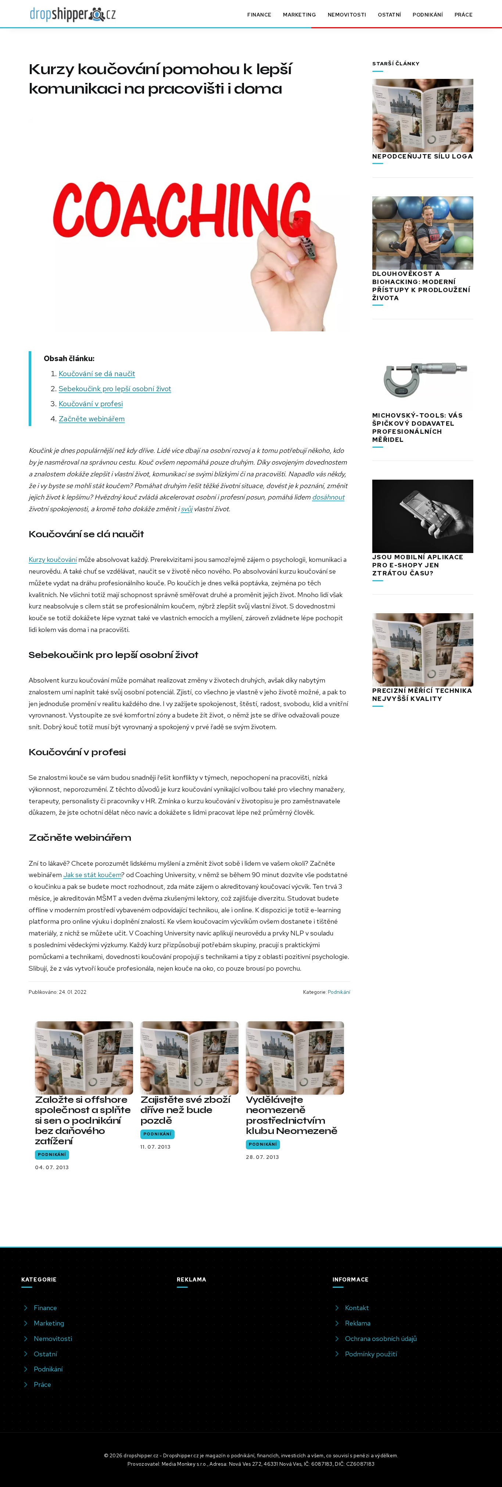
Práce (464, 14)
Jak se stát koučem (92, 874)
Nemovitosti (347, 14)
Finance (259, 14)
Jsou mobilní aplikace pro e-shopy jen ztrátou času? (418, 565)
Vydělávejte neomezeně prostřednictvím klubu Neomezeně (291, 1115)
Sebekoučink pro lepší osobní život (115, 388)
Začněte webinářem (92, 418)
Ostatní (389, 14)
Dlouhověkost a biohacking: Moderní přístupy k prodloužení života (421, 286)
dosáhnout (328, 497)
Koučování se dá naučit (97, 373)
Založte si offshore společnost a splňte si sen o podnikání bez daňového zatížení (82, 1120)
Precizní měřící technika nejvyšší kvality (422, 695)
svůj (186, 508)
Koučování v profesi (91, 403)
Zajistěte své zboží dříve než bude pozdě (185, 1110)
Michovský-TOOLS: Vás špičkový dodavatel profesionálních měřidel (417, 427)
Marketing (299, 14)
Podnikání (428, 14)
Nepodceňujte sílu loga (422, 156)
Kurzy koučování (53, 559)
